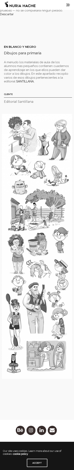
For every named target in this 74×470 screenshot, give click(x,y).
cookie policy (20, 453)
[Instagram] (31, 430)
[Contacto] (52, 430)
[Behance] (20, 430)
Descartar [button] (7, 14)
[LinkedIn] (41, 430)
